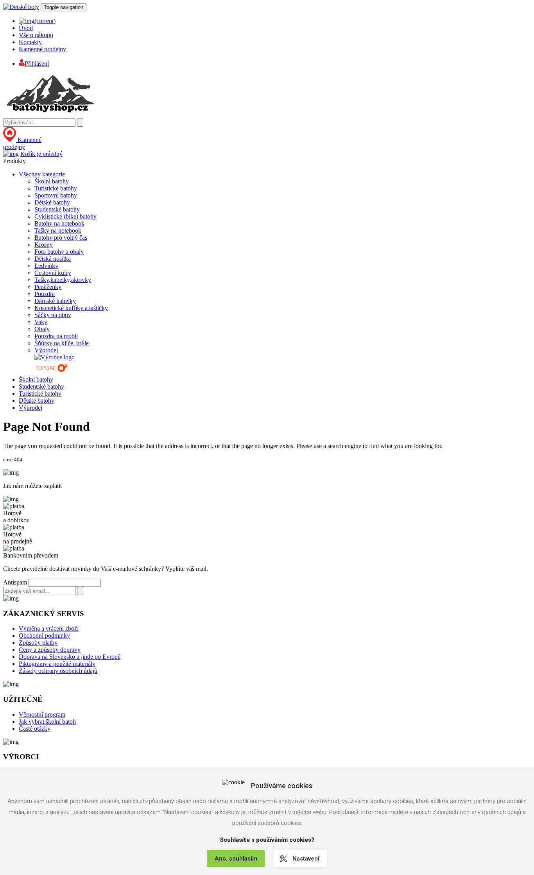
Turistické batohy (55, 188)
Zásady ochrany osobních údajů (58, 670)
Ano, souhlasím (236, 858)
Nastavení (305, 858)
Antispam (15, 582)
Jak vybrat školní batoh (47, 721)
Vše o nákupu (36, 35)
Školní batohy (51, 181)
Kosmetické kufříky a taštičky (71, 308)
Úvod (26, 28)
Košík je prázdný (41, 154)
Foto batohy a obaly (59, 251)
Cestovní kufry (52, 272)
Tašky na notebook (57, 230)
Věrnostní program (42, 714)
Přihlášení (37, 63)
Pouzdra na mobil (56, 336)
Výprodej (46, 350)
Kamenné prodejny (42, 49)
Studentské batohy (57, 209)
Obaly (42, 329)
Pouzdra (44, 293)
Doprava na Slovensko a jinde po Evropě (69, 656)
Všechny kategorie (42, 174)
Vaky (40, 322)
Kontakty (30, 42)
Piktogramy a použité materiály (57, 663)
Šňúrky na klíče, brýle (61, 343)
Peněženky (47, 286)
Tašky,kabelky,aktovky (62, 279)
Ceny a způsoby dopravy (50, 649)
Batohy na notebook (59, 223)
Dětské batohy (52, 202)
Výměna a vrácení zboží (49, 628)
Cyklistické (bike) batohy (65, 216)
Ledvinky (46, 265)
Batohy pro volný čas (60, 237)
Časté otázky (34, 728)
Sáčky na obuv (52, 315)
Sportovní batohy (55, 195)
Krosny (43, 244)
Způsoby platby (38, 642)
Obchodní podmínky (44, 635)
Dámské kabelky (55, 301)
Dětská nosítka (52, 258)
